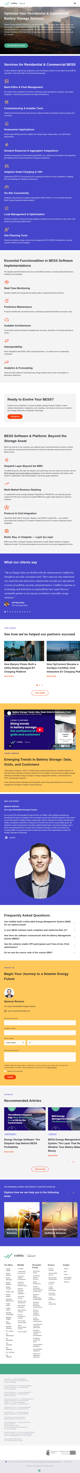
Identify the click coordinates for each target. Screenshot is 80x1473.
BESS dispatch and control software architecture (22, 473)
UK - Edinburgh (9, 1348)
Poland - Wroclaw (8, 1274)
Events (66, 1274)
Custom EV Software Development (21, 1277)
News (65, 1271)
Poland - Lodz (10, 1291)
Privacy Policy (52, 1067)
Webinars (66, 1282)
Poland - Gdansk (8, 1295)
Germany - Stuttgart (9, 1318)
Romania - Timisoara (9, 1327)
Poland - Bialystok (8, 1283)
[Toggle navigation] (75, 3)
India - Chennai (8, 1322)
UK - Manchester (9, 1339)
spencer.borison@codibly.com (19, 1011)
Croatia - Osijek (8, 1304)
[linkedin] (39, 1470)
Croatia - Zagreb (8, 1309)
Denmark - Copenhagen (10, 1313)
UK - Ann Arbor (10, 1352)
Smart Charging (22, 1331)
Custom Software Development (52, 1288)
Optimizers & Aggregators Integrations (36, 1355)
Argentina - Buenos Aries (10, 1300)
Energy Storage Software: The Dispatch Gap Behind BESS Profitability (22, 1143)
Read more (9, 1152)
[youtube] (43, 1470)
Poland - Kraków (8, 1269)
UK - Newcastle (9, 1344)
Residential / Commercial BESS (36, 1340)
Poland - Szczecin (8, 1287)
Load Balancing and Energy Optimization (37, 1326)
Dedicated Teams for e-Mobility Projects (22, 1284)
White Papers (10, 1134)
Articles (52, 1134)
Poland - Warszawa (9, 1278)
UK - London (9, 1331)
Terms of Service (53, 1461)
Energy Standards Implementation (37, 1319)
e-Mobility (20, 1268)
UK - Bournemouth (10, 1334)
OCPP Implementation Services (22, 1327)
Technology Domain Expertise (36, 1277)
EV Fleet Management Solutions (21, 1316)
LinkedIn (12, 837)
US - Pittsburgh (9, 1356)
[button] (7, 611)
